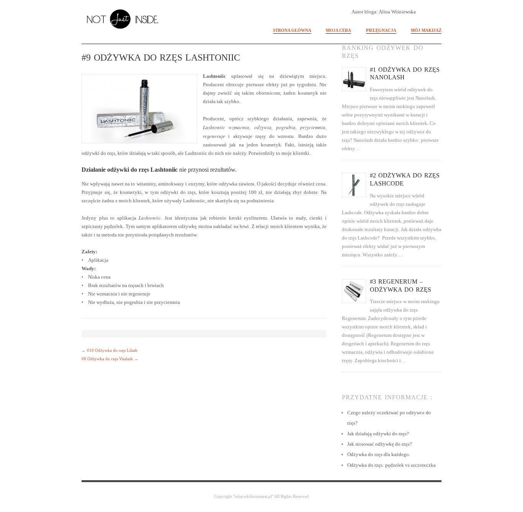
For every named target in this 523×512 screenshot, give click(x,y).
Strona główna (292, 30)
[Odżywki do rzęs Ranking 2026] (127, 17)
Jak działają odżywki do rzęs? (378, 434)
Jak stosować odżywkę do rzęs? (379, 444)
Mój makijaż (426, 30)
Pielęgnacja (381, 30)
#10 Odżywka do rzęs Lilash (112, 350)
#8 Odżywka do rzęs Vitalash (107, 358)
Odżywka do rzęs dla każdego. (378, 454)
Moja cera (338, 30)
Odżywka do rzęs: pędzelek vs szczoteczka (391, 465)
